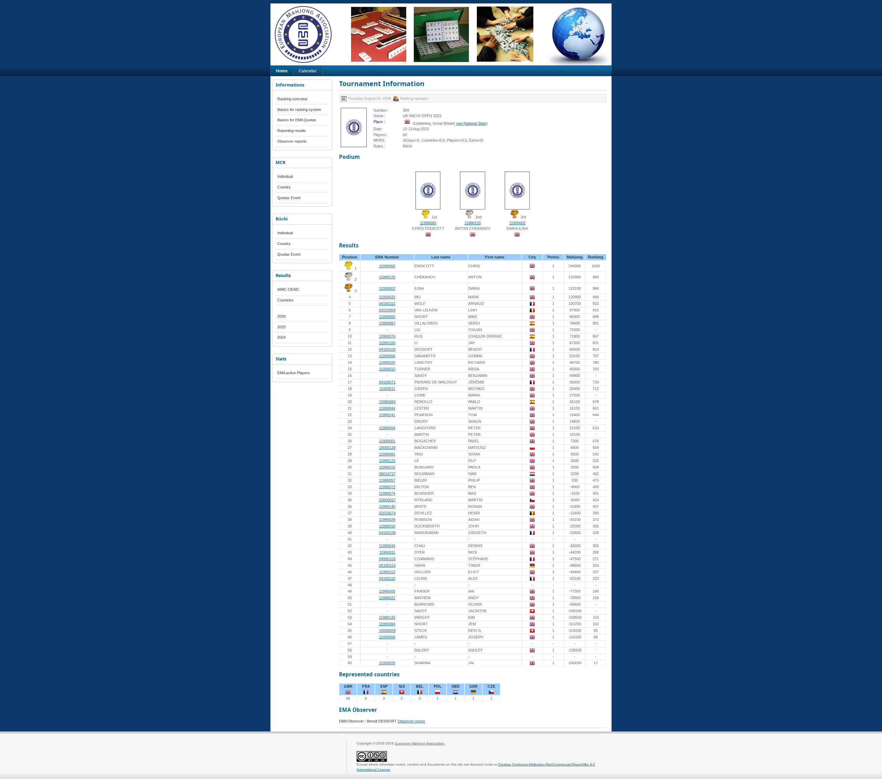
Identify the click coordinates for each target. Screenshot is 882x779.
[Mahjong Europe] (306, 34)
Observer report (411, 721)
